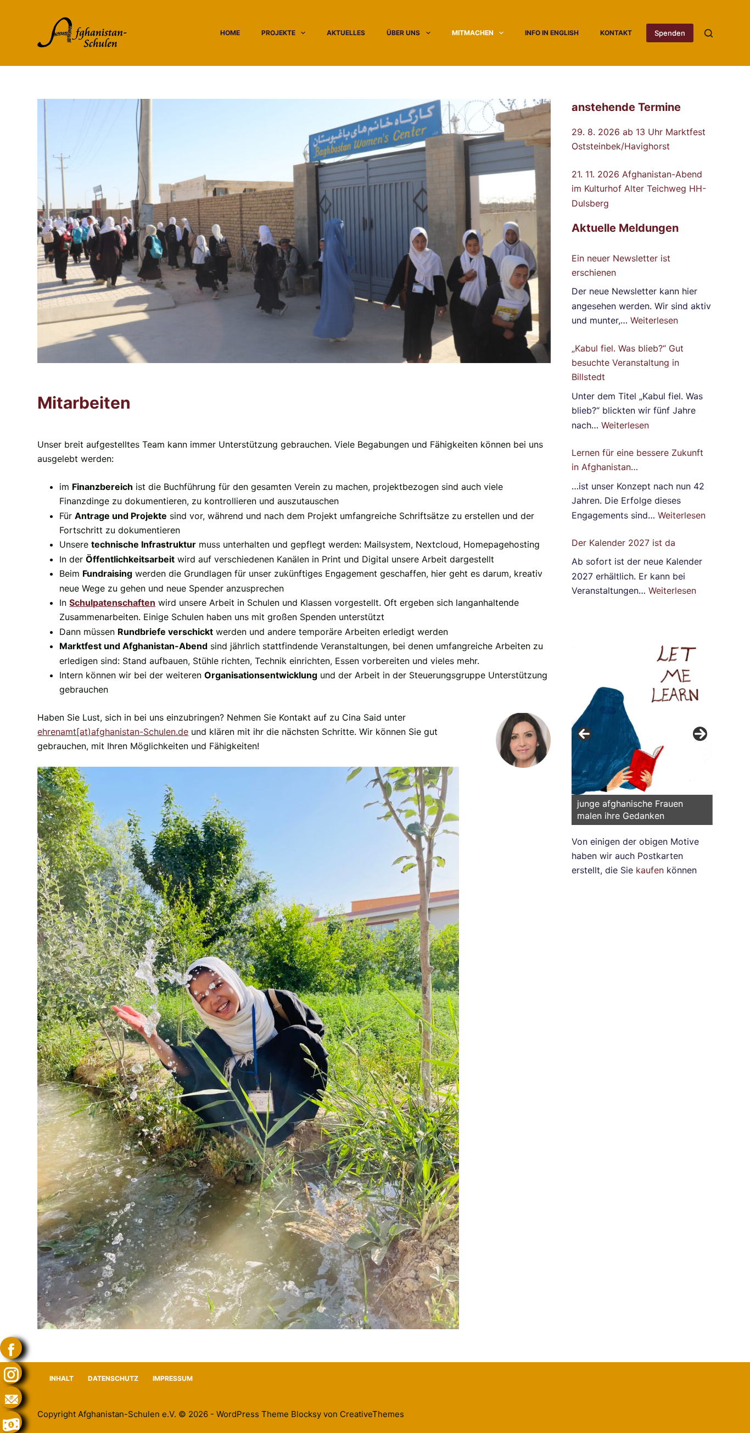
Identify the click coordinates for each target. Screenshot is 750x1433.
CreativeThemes (372, 1414)
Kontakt (616, 33)
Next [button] (700, 734)
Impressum (173, 1378)
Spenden (669, 33)
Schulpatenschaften (112, 602)
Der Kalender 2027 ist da (623, 542)
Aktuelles (346, 33)
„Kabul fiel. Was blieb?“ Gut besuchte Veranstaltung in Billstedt (628, 363)
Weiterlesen (654, 320)
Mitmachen (473, 33)
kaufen (650, 870)
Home (230, 33)
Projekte (278, 33)
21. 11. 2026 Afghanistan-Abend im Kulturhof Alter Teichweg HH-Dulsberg (639, 189)
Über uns (403, 33)
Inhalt (61, 1378)
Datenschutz (113, 1378)
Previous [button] (584, 734)
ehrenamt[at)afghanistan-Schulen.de (112, 731)
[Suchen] (708, 33)
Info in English (552, 33)
